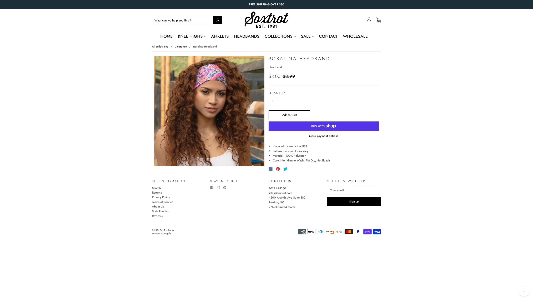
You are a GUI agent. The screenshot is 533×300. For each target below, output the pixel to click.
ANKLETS (220, 36)
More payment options (323, 136)
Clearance (181, 47)
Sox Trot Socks (167, 230)
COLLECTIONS (279, 36)
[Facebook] (270, 169)
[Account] (369, 21)
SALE (306, 36)
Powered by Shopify (161, 233)
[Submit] (217, 20)
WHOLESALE (355, 36)
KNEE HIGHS (191, 36)
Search (156, 188)
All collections (160, 47)
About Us (158, 206)
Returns (157, 192)
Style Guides (160, 211)
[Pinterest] (278, 169)
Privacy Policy (161, 197)
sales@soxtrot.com (280, 193)
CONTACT (328, 36)
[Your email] (354, 190)
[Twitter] (285, 169)
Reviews (157, 216)
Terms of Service (162, 202)
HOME (166, 36)
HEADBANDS (246, 36)
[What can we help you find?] (187, 20)
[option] (209, 111)
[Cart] (378, 20)
